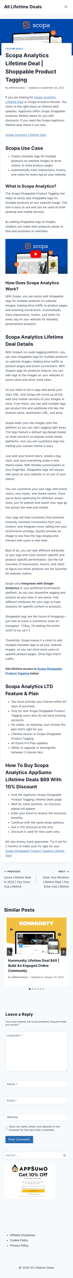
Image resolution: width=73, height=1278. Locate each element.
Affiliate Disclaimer (22, 1235)
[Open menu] (66, 6)
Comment (15, 1035)
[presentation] (36, 936)
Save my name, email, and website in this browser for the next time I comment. (34, 1128)
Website (12, 1117)
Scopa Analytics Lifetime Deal (25, 135)
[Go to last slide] (9, 952)
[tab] (30, 989)
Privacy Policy (19, 1245)
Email (12, 1100)
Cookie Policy (19, 1240)
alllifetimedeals (17, 87)
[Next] (63, 952)
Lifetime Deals (14, 48)
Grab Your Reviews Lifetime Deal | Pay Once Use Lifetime (56, 879)
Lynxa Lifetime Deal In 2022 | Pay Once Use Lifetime (17, 879)
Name (12, 1084)
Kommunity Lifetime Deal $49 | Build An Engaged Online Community (33, 965)
